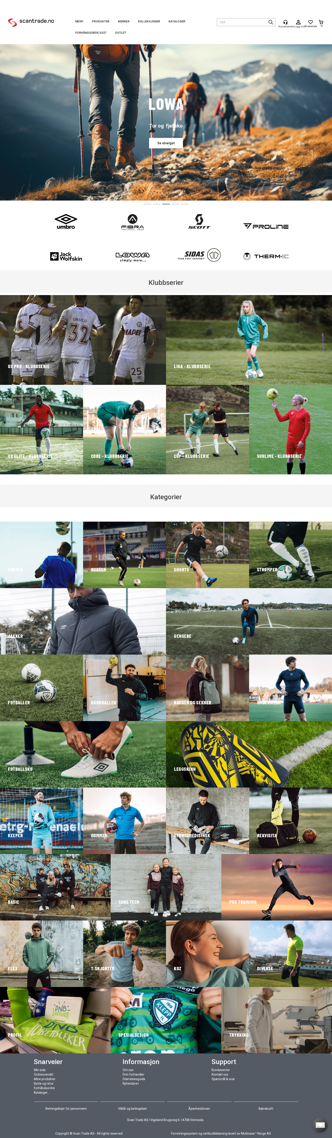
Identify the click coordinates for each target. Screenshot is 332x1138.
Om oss (128, 1070)
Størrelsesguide (134, 1079)
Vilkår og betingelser (132, 1108)
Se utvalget (166, 143)
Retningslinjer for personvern (66, 1108)
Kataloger (176, 21)
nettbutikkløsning (215, 1133)
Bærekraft (266, 1108)
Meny (79, 21)
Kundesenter (221, 1070)
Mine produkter (45, 1079)
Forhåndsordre (44, 1088)
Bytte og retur (44, 1083)
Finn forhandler (133, 1074)
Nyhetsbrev (131, 1083)
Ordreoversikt (43, 1074)
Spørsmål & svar (223, 1079)
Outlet (120, 32)
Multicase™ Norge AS (256, 1133)
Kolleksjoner (149, 21)
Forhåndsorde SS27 (90, 32)
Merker (123, 21)
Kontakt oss (220, 1074)
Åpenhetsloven (199, 1108)
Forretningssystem (184, 1133)
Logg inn (298, 22)
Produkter (100, 21)
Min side (40, 1070)
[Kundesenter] (285, 22)
